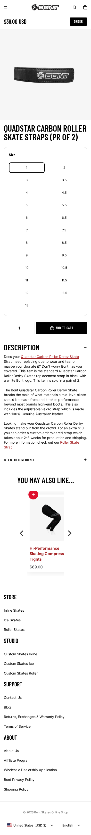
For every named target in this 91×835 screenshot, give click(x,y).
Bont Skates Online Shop (51, 812)
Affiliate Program (17, 760)
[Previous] (22, 533)
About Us (11, 751)
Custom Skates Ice (19, 663)
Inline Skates (14, 610)
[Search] (74, 7)
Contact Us (13, 697)
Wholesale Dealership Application (30, 770)
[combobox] (26, 825)
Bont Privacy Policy (19, 779)
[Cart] (85, 7)
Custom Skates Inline (20, 654)
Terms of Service (17, 726)
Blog (7, 707)
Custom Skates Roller (21, 673)
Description (22, 347)
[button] (33, 494)
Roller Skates (14, 629)
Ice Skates (12, 620)
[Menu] (5, 7)
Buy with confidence (19, 459)
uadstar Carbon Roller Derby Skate (51, 356)
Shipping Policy (16, 789)
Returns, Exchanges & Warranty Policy (34, 717)
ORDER (78, 21)
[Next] (69, 533)
